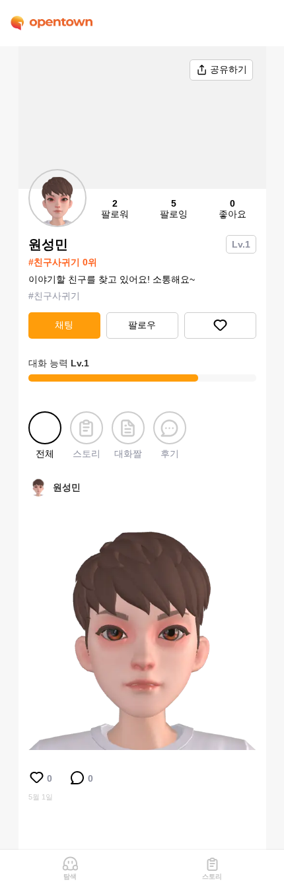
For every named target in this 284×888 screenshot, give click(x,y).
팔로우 (142, 325)
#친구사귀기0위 (62, 262)
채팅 (64, 325)
